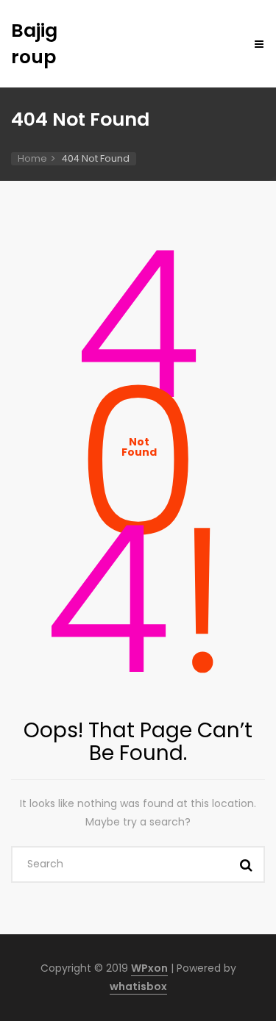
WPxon (149, 968)
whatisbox (138, 986)
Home (32, 158)
